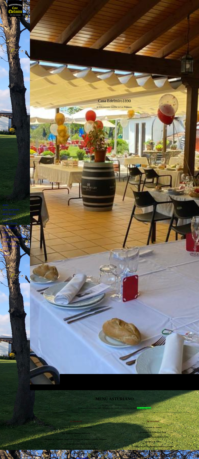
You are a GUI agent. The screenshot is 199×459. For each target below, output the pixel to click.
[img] (114, 195)
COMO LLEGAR (9, 242)
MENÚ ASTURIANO (11, 210)
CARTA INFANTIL (10, 228)
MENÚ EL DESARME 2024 (13, 237)
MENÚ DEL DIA (9, 214)
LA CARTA (7, 219)
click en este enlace (144, 408)
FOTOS (6, 251)
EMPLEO (6, 255)
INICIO (5, 205)
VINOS (5, 233)
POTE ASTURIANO (11, 246)
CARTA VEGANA (10, 223)
